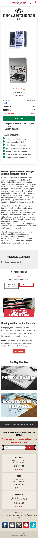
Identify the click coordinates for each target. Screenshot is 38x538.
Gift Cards (20, 424)
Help (31, 424)
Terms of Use (23, 535)
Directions (20, 469)
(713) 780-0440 (19, 484)
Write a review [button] (11, 286)
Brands (14, 424)
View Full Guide (19, 351)
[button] (19, 89)
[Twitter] (19, 527)
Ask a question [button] (26, 285)
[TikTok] (33, 527)
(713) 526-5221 (19, 466)
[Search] (7, 3)
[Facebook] (5, 527)
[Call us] (30, 3)
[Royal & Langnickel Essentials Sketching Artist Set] (18, 70)
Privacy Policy (14, 535)
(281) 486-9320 (19, 503)
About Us (8, 424)
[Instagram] (12, 527)
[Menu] (3, 3)
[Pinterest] (26, 527)
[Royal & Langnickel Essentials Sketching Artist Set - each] (18, 38)
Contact (26, 424)
